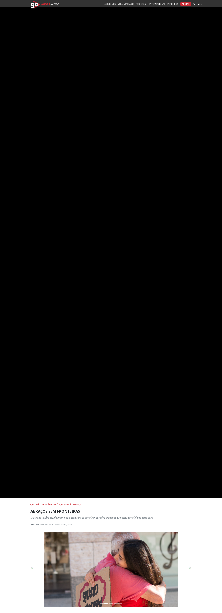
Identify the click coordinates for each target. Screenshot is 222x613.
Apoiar (185, 4)
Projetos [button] (141, 4)
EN (202, 4)
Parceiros (172, 4)
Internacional (157, 4)
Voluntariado (126, 4)
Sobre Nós (110, 4)
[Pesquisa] (194, 4)
